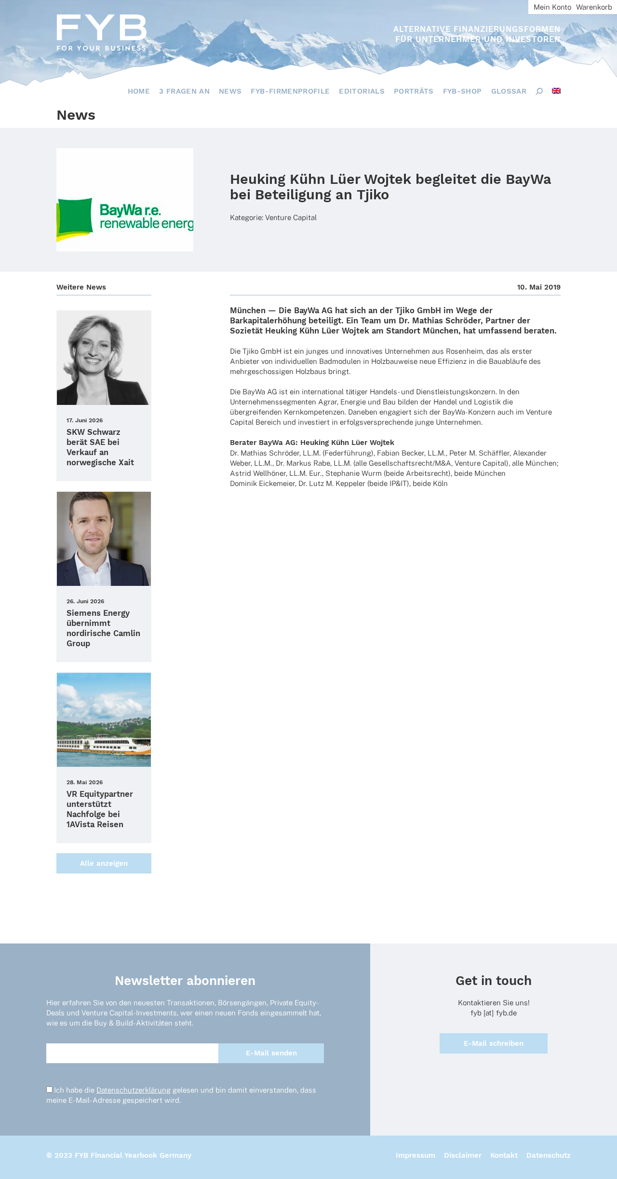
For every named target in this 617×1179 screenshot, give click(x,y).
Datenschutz (548, 1155)
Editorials (362, 91)
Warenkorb (594, 7)
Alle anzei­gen (104, 863)
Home (139, 91)
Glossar (508, 91)
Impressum (415, 1155)
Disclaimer (463, 1155)
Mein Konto (552, 7)
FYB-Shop (462, 91)
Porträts (414, 91)
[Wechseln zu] (556, 91)
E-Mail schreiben (493, 1043)
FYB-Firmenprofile (290, 91)
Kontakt (504, 1155)
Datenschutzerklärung (133, 1090)
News (230, 91)
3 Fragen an (184, 91)
